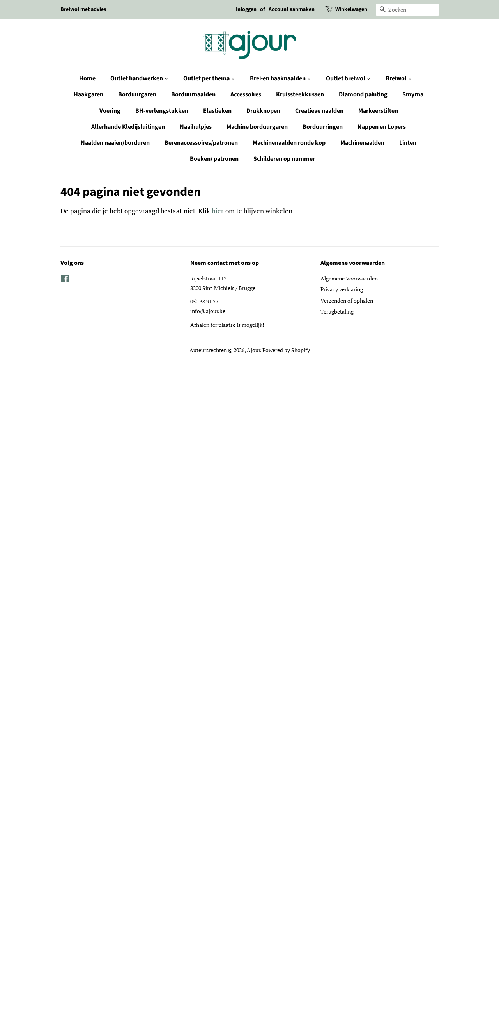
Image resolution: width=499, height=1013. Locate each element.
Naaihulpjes (196, 126)
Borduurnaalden (193, 94)
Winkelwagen (351, 9)
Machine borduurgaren (257, 126)
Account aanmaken (292, 9)
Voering (109, 110)
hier (218, 210)
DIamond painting (363, 94)
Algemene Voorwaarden (349, 278)
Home (87, 78)
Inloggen (246, 9)
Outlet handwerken (137, 78)
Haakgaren (88, 94)
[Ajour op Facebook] (64, 280)
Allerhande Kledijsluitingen (128, 126)
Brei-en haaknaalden (278, 78)
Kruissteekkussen (300, 94)
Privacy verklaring (341, 289)
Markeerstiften (378, 110)
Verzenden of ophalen (346, 300)
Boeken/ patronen (214, 158)
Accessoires (245, 94)
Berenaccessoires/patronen (201, 142)
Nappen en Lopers (381, 126)
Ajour (253, 350)
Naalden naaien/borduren (115, 142)
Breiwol (397, 78)
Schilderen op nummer (284, 158)
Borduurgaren (137, 94)
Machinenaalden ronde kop (289, 142)
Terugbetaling (337, 311)
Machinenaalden (362, 142)
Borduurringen (323, 126)
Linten (407, 142)
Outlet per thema (207, 78)
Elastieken (217, 110)
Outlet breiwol (346, 78)
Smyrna (412, 94)
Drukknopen (263, 110)
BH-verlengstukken (161, 110)
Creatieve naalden (319, 110)
